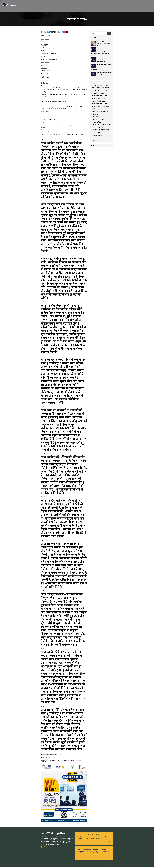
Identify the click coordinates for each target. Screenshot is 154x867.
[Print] (56, 32)
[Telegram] (47, 32)
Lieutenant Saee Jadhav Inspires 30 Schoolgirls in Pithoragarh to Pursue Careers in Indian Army (103, 60)
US (93, 137)
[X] (53, 32)
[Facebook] (42, 32)
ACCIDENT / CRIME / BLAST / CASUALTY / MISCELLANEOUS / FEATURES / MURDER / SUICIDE (101, 87)
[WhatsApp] (45, 32)
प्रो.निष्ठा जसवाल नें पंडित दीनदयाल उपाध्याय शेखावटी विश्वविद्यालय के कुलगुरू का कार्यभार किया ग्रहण (103, 44)
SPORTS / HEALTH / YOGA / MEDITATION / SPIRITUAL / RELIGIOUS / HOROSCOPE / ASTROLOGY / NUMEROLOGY (101, 126)
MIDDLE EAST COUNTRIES (98, 119)
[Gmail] (64, 32)
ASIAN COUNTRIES (97, 100)
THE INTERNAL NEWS (7, 8)
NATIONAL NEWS (96, 121)
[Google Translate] (61, 32)
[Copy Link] (59, 32)
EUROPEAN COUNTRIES (98, 116)
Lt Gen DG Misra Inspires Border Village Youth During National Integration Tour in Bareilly (104, 74)
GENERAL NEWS (96, 118)
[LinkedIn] (50, 32)
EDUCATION (95, 114)
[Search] (109, 33)
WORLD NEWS (96, 140)
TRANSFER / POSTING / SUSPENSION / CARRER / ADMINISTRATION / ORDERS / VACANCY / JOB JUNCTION (100, 131)
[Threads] (67, 32)
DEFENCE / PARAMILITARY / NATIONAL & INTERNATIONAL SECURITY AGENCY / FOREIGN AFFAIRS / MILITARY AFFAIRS (101, 112)
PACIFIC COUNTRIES (97, 122)
